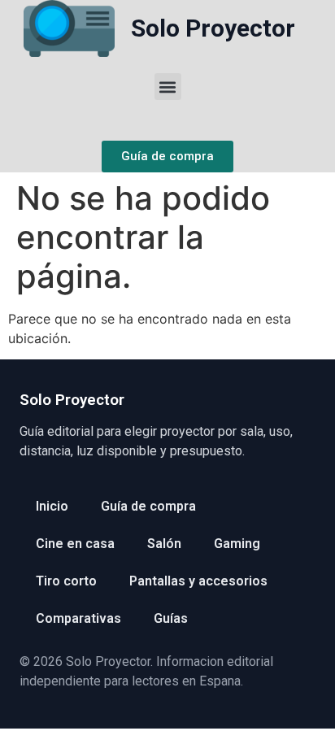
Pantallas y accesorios (198, 581)
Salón (164, 543)
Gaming (237, 543)
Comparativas (78, 618)
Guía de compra (148, 506)
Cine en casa (75, 543)
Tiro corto (66, 581)
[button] (167, 86)
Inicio (52, 506)
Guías (171, 618)
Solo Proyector (213, 28)
